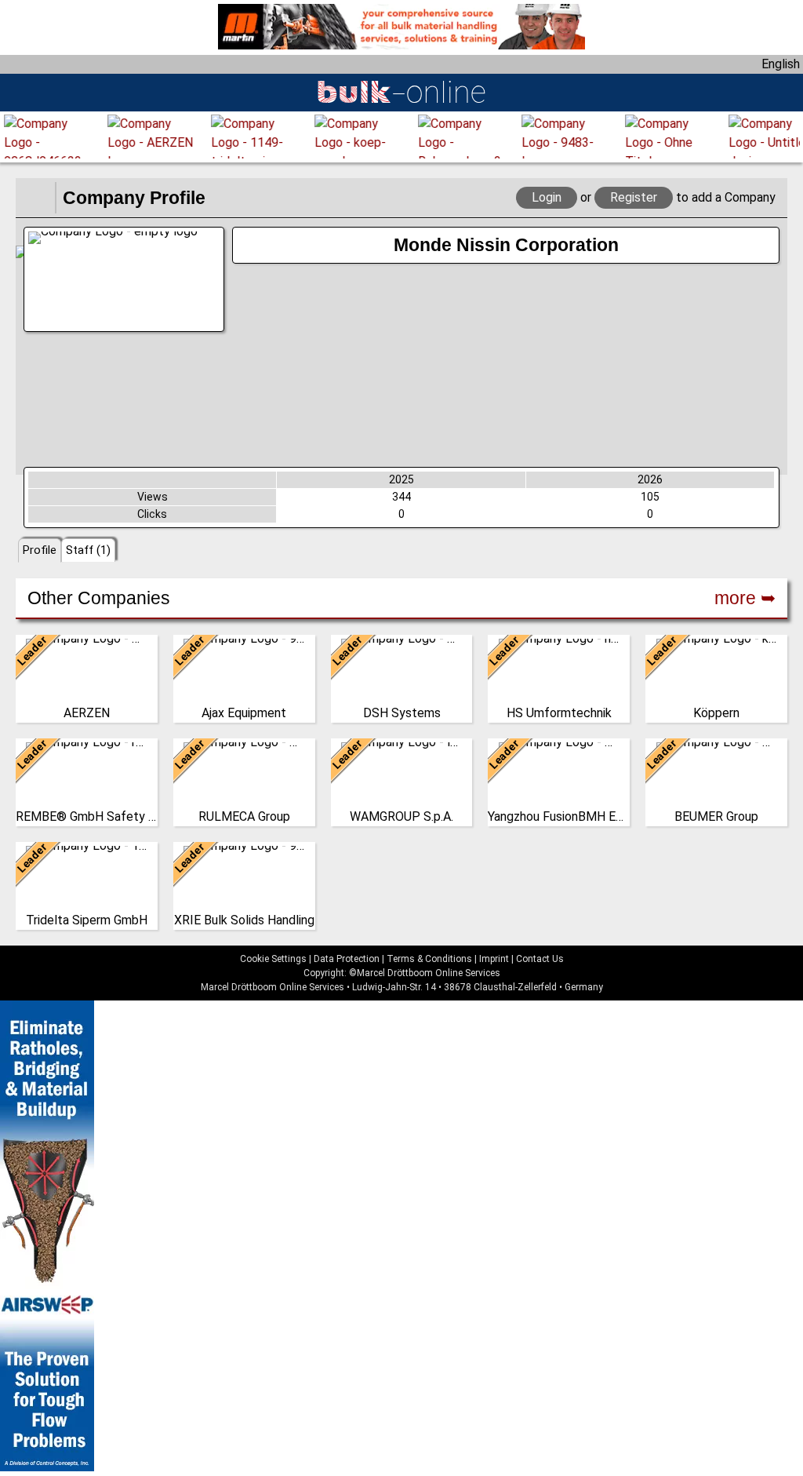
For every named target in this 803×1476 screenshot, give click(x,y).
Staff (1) (88, 550)
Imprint (494, 958)
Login (546, 197)
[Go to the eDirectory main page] (35, 197)
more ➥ (745, 598)
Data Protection (347, 958)
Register (633, 197)
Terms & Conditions (429, 958)
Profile (39, 550)
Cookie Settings (273, 958)
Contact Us (540, 958)
